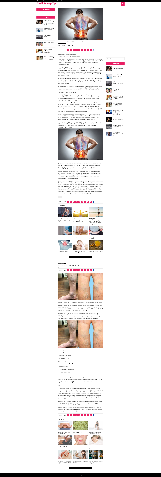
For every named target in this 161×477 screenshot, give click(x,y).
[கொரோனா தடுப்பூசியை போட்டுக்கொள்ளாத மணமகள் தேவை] (109, 126)
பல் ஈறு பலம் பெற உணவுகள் (79, 446)
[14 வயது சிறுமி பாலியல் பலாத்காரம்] (39, 44)
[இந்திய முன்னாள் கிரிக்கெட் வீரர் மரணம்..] (39, 37)
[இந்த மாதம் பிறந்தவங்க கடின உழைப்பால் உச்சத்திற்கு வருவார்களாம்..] (109, 112)
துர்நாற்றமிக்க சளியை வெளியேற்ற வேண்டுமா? (96, 252)
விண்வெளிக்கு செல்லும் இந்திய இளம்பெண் (49, 28)
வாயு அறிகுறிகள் (61, 237)
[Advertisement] (115, 29)
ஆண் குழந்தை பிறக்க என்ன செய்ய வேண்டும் (79, 252)
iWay (91, 475)
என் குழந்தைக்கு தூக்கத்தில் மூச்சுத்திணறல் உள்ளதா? (95, 447)
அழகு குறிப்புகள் (80, 3)
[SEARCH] (123, 58)
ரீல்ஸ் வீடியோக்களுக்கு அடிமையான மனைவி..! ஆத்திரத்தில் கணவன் (49, 58)
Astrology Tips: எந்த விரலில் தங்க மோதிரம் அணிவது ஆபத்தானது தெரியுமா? (64, 462)
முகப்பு (61, 3)
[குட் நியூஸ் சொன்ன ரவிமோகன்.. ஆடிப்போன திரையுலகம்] (109, 134)
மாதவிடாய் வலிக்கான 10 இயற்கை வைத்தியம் (80, 461)
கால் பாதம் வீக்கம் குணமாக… (79, 237)
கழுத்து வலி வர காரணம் (63, 251)
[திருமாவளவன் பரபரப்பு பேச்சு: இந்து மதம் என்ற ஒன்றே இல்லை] (39, 51)
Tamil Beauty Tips (46, 4)
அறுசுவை (65, 3)
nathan (60, 47)
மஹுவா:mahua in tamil (78, 432)
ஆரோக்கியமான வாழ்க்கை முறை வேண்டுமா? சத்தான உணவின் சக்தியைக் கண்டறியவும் (80, 220)
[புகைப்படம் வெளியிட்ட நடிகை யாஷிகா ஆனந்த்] (109, 119)
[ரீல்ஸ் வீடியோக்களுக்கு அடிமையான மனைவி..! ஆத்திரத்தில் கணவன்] (39, 58)
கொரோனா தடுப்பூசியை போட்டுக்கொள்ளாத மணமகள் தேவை (118, 126)
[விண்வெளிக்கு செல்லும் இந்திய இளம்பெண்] (39, 30)
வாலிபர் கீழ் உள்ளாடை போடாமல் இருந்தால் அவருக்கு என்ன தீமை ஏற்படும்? (65, 220)
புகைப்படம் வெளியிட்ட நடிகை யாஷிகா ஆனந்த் (118, 118)
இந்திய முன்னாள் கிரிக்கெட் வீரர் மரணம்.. (49, 36)
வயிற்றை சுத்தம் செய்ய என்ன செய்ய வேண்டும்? (64, 432)
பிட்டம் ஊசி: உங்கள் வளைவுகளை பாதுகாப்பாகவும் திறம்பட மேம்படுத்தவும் (96, 462)
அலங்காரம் (72, 3)
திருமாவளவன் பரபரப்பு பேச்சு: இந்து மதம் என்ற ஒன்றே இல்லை (49, 51)
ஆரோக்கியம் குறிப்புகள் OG (61, 43)
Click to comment (80, 257)
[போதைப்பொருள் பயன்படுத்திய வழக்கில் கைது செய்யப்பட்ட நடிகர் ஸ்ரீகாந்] (39, 22)
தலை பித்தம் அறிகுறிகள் (63, 446)
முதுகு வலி (59, 196)
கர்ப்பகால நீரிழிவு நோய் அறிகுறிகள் (93, 237)
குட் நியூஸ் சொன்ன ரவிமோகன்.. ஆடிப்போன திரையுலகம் (118, 133)
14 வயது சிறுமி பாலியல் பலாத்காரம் (49, 43)
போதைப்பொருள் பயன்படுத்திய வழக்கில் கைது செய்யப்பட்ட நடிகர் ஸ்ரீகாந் (49, 22)
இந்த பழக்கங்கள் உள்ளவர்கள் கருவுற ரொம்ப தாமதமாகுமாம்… (95, 432)
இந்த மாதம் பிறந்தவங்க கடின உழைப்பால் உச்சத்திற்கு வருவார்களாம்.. (118, 112)
